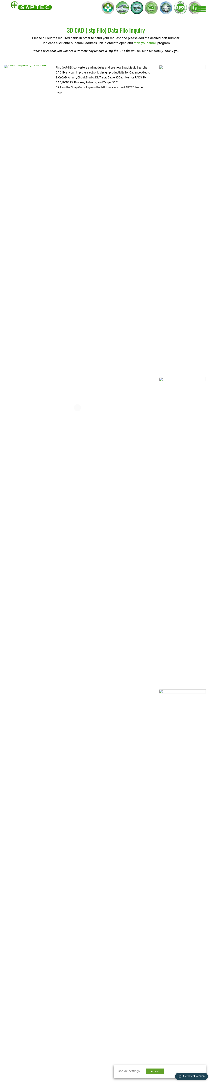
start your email (145, 43)
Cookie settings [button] (129, 1071)
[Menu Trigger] (201, 8)
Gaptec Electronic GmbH (31, 9)
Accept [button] (155, 1071)
